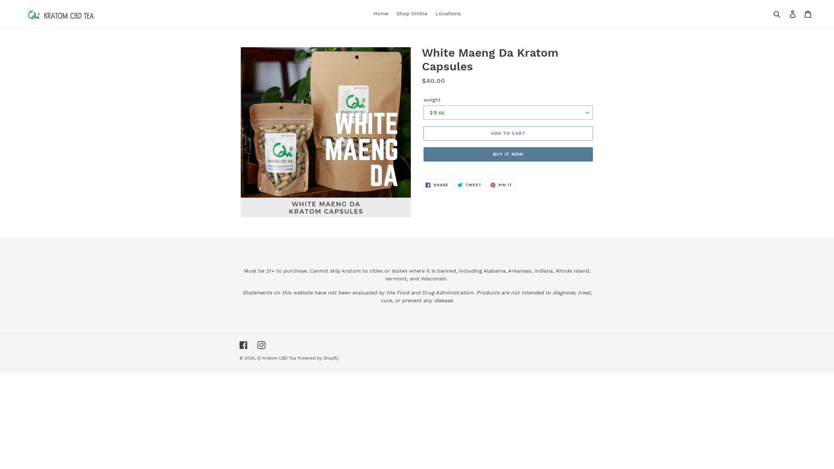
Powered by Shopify (317, 358)
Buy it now (508, 154)
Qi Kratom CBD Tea (276, 358)
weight (432, 100)
